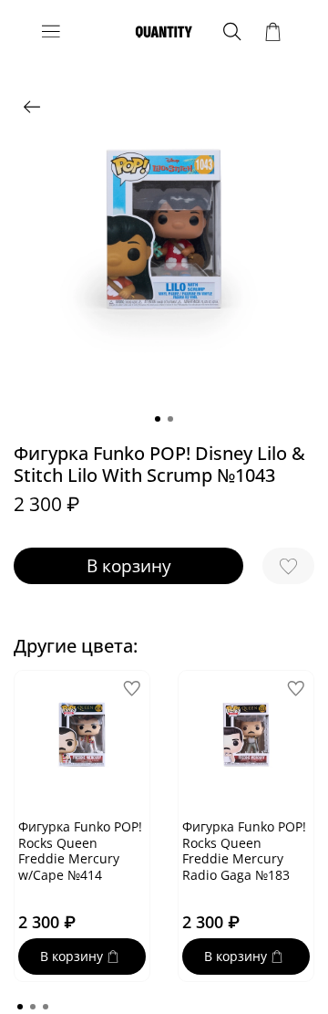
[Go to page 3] (45, 1006)
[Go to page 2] (33, 1006)
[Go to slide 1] (157, 419)
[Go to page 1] (20, 1006)
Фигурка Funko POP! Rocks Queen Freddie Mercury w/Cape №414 (80, 850)
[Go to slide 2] (170, 419)
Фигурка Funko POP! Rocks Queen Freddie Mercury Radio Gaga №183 (244, 850)
